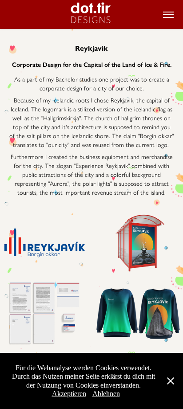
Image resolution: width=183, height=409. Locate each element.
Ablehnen (106, 393)
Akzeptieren (69, 393)
